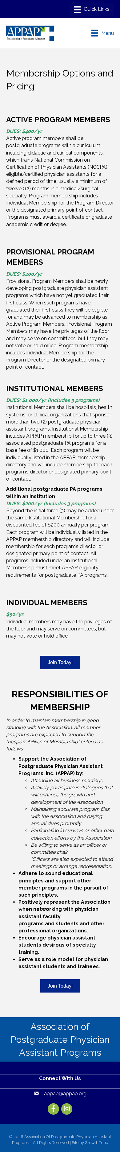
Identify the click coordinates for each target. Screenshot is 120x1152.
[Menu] (92, 9)
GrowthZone (96, 1142)
